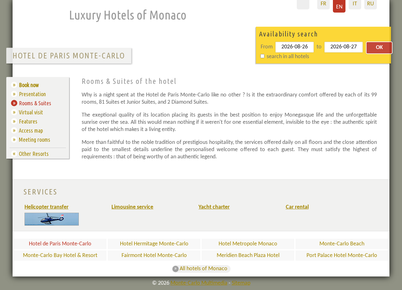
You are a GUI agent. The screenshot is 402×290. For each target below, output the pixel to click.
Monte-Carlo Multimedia (199, 283)
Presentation (32, 94)
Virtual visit (31, 112)
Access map (31, 130)
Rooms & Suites (35, 103)
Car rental (297, 207)
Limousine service (132, 207)
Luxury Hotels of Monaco (128, 15)
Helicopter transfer (46, 207)
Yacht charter (214, 207)
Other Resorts (34, 153)
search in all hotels (287, 57)
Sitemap (241, 283)
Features (28, 121)
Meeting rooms (34, 139)
